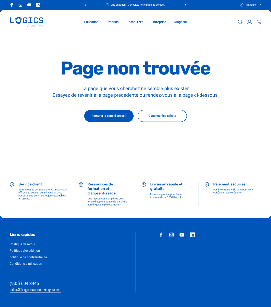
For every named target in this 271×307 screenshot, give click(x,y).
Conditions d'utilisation (26, 264)
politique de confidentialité (28, 257)
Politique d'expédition (25, 251)
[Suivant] (184, 5)
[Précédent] (86, 5)
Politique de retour (22, 244)
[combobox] (250, 5)
